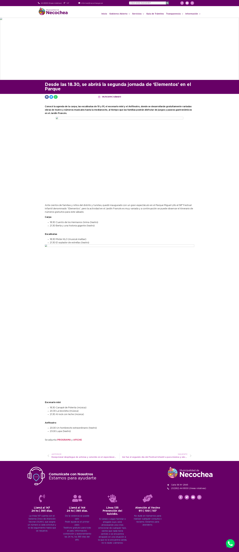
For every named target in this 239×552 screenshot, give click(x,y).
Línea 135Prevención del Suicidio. (112, 511)
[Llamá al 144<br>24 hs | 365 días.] (77, 498)
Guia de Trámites (155, 14)
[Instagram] (192, 3)
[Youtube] (187, 3)
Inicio (104, 14)
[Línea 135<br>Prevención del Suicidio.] (112, 498)
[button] (47, 97)
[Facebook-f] (182, 3)
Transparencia (173, 14)
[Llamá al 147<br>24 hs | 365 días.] (42, 498)
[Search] (167, 2)
